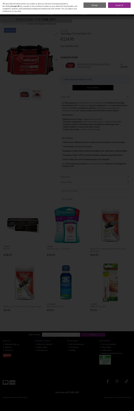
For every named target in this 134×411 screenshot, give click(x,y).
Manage (95, 5)
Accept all (119, 5)
